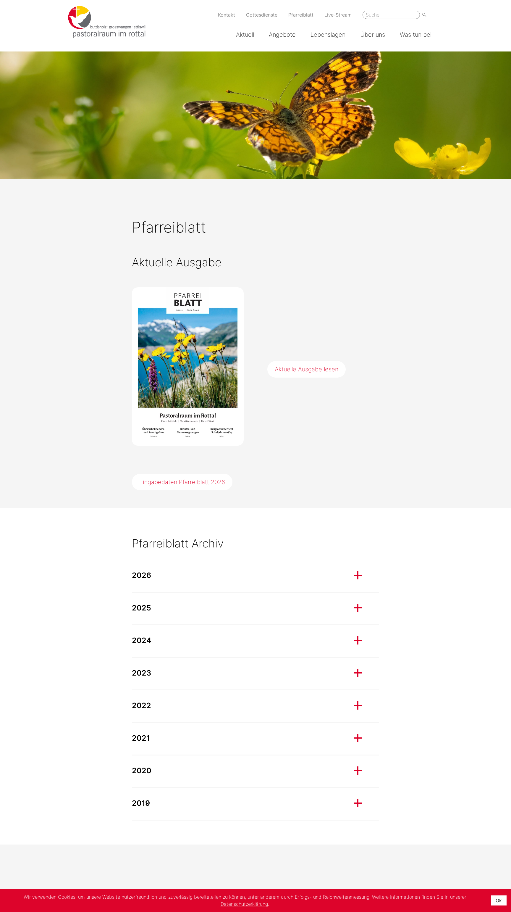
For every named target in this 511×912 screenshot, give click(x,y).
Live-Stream (338, 15)
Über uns (372, 34)
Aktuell (245, 34)
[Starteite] (106, 22)
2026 (141, 575)
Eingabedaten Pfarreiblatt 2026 (182, 482)
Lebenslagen (328, 34)
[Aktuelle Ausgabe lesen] (188, 366)
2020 (141, 770)
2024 (141, 640)
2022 (141, 705)
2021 (141, 738)
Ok (499, 900)
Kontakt (226, 15)
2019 (141, 803)
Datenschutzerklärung (244, 904)
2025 (141, 607)
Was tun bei (416, 34)
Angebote (282, 34)
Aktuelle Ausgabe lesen (306, 369)
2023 (141, 672)
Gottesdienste (261, 15)
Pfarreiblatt (300, 15)
